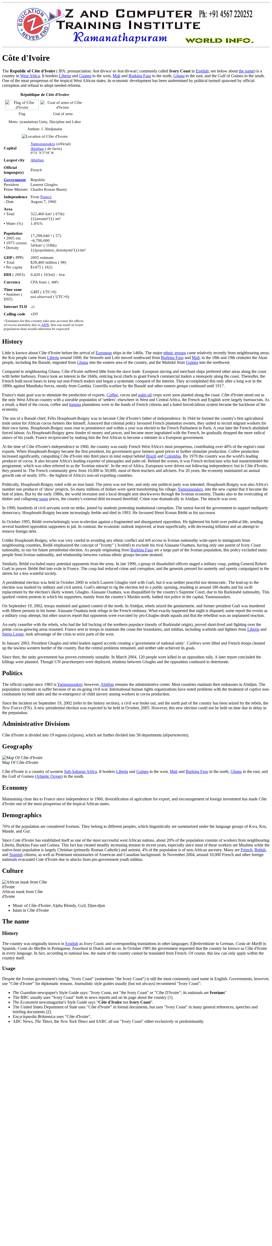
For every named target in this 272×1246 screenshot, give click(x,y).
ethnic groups (174, 353)
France (46, 196)
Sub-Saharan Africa (80, 771)
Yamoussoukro (43, 143)
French (246, 850)
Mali (116, 76)
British (260, 850)
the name (246, 71)
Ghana (179, 76)
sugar (43, 498)
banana (75, 404)
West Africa (30, 76)
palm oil (145, 395)
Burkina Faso (140, 76)
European (104, 353)
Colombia (172, 456)
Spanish (16, 854)
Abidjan (37, 148)
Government (15, 179)
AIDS (45, 325)
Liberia (65, 76)
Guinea (85, 76)
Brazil (151, 456)
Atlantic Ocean (48, 776)
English (202, 71)
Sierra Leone (13, 634)
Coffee (112, 395)
